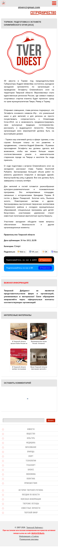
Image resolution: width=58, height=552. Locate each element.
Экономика (31, 474)
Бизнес (31, 470)
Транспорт (30, 465)
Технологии (31, 461)
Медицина (30, 443)
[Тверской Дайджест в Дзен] (29, 263)
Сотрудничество (43, 13)
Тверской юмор (31, 513)
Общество (30, 434)
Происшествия (30, 483)
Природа (30, 452)
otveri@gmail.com (29, 7)
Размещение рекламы (29, 539)
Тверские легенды (31, 504)
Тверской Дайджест (34, 527)
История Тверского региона (31, 490)
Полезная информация (31, 499)
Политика (31, 479)
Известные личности (30, 508)
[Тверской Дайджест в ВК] (29, 271)
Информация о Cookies (29, 536)
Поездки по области (31, 495)
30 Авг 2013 (26, 240)
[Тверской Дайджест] (3, 3)
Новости (30, 429)
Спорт (17, 246)
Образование (30, 447)
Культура (31, 438)
